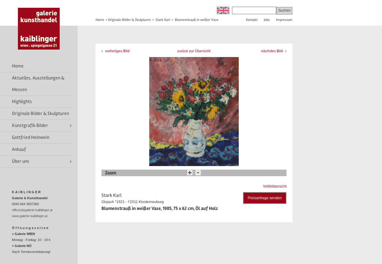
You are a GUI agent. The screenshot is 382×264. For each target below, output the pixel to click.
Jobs (267, 20)
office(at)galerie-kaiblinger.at (32, 210)
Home (18, 66)
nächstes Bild (272, 51)
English (223, 10)
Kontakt (252, 20)
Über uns (20, 161)
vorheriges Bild (117, 51)
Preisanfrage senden (265, 198)
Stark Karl (162, 20)
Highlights (22, 102)
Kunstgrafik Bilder (30, 125)
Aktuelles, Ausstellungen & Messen (38, 84)
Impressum (284, 20)
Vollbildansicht (274, 186)
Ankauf (19, 149)
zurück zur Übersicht (193, 51)
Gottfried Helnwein (30, 137)
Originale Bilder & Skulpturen (40, 113)
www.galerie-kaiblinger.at (29, 216)
